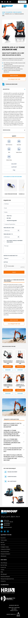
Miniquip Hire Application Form (7, 578)
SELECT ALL (9, 215)
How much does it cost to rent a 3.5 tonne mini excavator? (12, 425)
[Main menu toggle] (25, 6)
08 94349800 (7, 523)
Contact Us (3, 581)
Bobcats (2, 542)
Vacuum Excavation (5, 551)
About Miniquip (4, 562)
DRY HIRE (9, 218)
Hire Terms (14, 609)
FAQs (2, 571)
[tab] (14, 136)
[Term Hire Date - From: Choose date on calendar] (18, 230)
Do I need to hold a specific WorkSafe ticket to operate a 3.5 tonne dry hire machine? (13, 457)
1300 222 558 (7, 525)
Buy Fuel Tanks (4, 565)
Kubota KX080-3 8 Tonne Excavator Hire (8, 386)
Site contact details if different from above (14, 241)
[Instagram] (4, 2)
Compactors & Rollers (5, 549)
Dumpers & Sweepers (5, 553)
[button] (22, 2)
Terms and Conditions (14, 607)
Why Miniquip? (4, 574)
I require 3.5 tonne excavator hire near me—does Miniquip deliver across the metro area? (12, 433)
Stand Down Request (5, 576)
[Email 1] (10, 2)
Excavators (9, 12)
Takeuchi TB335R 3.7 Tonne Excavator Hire (8, 362)
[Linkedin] (7, 2)
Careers (2, 569)
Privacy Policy (14, 610)
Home (3, 12)
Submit (14, 272)
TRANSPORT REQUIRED (12, 220)
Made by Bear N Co (11, 614)
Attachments (3, 556)
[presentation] (14, 266)
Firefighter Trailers (5, 546)
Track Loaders (4, 540)
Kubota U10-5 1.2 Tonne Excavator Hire (20, 362)
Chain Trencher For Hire (11, 194)
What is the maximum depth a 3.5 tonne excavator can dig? (13, 450)
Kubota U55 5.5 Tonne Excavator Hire (20, 386)
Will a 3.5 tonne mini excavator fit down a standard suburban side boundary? (12, 442)
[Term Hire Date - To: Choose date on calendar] (18, 236)
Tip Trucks (3, 544)
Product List (3, 567)
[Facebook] (2, 2)
